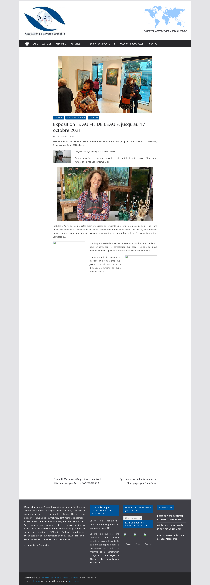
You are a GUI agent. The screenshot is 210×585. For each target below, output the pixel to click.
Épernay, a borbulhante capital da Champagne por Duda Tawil (138, 481)
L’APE (35, 43)
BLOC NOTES (58, 118)
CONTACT (153, 43)
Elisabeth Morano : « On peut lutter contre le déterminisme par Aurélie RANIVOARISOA (78, 481)
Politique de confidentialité (36, 545)
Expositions (93, 118)
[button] (81, 44)
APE (73, 136)
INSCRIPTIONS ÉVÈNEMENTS (101, 43)
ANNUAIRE (61, 43)
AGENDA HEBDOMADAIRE (132, 43)
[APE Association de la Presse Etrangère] (27, 43)
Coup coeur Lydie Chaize (76, 118)
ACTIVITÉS (75, 43)
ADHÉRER (46, 43)
